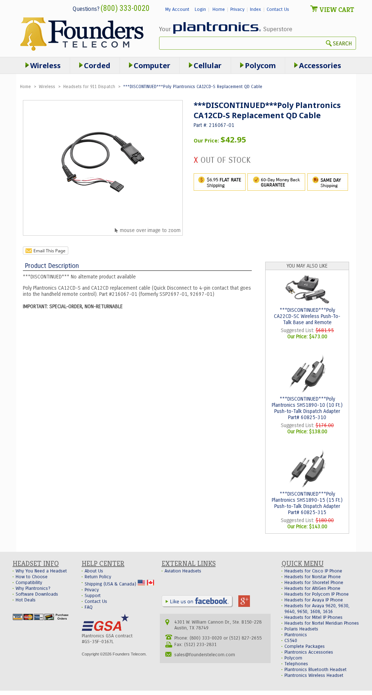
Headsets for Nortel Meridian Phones (321, 623)
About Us (94, 571)
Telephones (296, 664)
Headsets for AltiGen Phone (312, 588)
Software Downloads (37, 594)
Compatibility (29, 583)
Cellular (208, 65)
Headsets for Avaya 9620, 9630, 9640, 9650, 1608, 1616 (316, 609)
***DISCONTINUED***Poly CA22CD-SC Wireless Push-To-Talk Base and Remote (307, 316)
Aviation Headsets (183, 571)
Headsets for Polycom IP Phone (316, 594)
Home (219, 9)
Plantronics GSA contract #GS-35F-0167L (107, 639)
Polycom (260, 65)
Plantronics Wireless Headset (313, 675)
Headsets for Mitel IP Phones (313, 617)
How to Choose (32, 577)
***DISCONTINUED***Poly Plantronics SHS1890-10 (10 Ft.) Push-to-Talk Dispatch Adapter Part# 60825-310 (307, 408)
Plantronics (295, 635)
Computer (152, 65)
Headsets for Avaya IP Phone (313, 600)
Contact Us (278, 9)
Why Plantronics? (33, 588)
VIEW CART (336, 9)
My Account (177, 9)
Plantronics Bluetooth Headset (315, 670)
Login (200, 9)
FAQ (89, 607)
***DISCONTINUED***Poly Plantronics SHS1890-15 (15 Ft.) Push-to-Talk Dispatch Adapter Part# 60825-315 (307, 503)
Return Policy (98, 577)
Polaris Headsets (301, 629)
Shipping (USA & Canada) (111, 584)
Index (255, 9)
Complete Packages (304, 646)
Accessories (320, 65)
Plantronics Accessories (308, 652)
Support (93, 596)
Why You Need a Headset (41, 571)
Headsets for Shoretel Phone (313, 583)
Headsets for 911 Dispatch (89, 86)
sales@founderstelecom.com (204, 655)
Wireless (48, 86)
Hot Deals (26, 600)
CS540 (290, 641)
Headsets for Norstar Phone (312, 577)
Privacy (237, 9)
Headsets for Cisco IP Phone (313, 571)
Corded (97, 65)
